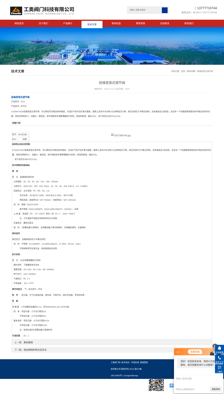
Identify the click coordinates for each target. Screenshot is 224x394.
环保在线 (135, 362)
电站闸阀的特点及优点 (35, 349)
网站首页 (19, 23)
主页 (183, 71)
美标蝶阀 (28, 342)
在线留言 (164, 23)
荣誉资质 (140, 23)
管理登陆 (144, 362)
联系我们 (189, 23)
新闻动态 (116, 23)
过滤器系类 (5, 387)
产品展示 (67, 23)
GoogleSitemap (131, 375)
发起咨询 (216, 389)
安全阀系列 (5, 382)
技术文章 (92, 23)
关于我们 (43, 23)
